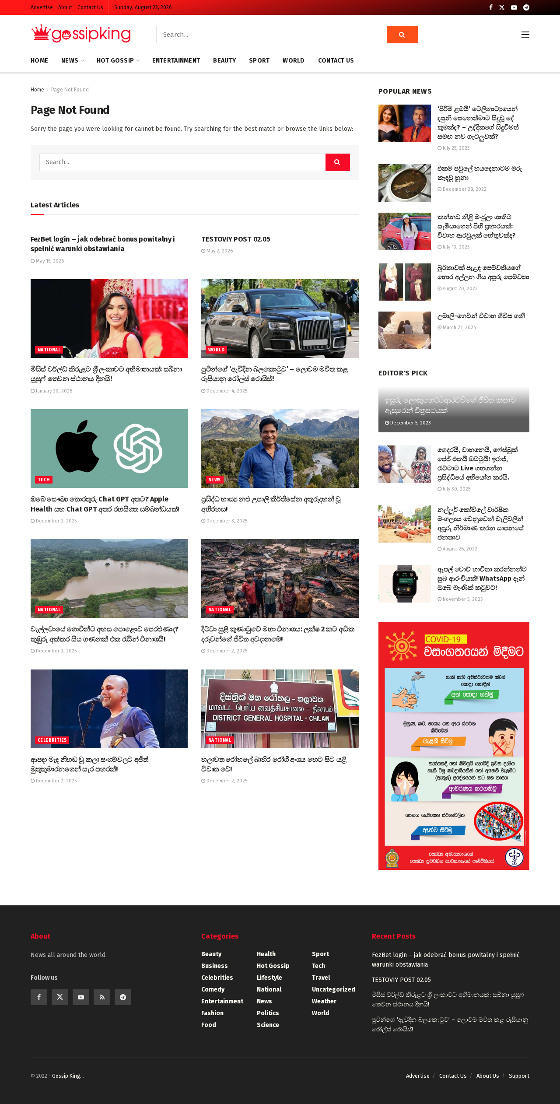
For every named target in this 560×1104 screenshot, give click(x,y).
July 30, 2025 (455, 489)
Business (214, 966)
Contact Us (90, 7)
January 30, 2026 (53, 391)
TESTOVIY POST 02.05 (235, 239)
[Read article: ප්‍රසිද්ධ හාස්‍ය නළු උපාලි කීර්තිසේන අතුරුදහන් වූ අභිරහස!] (280, 448)
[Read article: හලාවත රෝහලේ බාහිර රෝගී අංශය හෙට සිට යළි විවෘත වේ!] (280, 708)
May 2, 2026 (219, 251)
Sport (259, 60)
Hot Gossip (115, 60)
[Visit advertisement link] (453, 746)
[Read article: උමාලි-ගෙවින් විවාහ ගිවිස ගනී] (404, 330)
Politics (268, 1013)
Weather (324, 1001)
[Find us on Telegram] (526, 7)
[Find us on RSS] (102, 997)
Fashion (212, 1013)
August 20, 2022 (459, 288)
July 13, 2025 (455, 247)
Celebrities (52, 740)
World (293, 60)
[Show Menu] (525, 35)
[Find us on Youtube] (514, 7)
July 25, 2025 (455, 148)
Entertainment (176, 60)
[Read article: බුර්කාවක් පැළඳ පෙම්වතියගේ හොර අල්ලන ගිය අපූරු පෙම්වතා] (404, 282)
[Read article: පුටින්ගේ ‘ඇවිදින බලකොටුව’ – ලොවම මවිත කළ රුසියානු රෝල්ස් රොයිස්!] (280, 318)
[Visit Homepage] (81, 34)
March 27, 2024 (458, 327)
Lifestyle (269, 977)
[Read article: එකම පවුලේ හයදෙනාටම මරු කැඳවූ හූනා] (404, 183)
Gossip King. (67, 1076)
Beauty (224, 60)
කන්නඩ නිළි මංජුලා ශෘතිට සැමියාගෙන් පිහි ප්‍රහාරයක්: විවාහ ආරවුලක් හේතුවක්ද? (477, 226)
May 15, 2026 (49, 261)
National (49, 350)
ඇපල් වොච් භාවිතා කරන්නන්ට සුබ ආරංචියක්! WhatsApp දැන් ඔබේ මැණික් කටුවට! (482, 578)
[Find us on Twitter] (502, 7)
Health (266, 954)
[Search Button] (402, 34)
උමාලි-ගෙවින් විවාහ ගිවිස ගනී (481, 316)
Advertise (42, 7)
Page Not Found (70, 90)
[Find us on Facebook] (491, 7)
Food (208, 1025)
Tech (44, 480)
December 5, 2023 (410, 423)
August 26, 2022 (459, 549)
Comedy (212, 989)
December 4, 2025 (226, 391)
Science (268, 1025)
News (69, 60)
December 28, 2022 (463, 189)
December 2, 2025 (226, 651)
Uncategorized (333, 989)
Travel (321, 977)
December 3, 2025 (56, 521)
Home (39, 60)
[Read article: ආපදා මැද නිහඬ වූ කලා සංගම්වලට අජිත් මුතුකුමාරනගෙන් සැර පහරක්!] (109, 708)
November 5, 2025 (462, 599)
